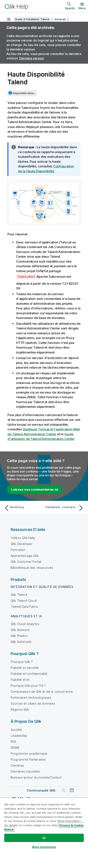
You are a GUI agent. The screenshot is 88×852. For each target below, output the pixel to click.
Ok (44, 837)
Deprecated (26, 276)
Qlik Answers (20, 630)
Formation (18, 550)
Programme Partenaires (28, 759)
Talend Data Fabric (24, 606)
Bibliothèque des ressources (32, 567)
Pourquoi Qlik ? (22, 662)
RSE (13, 741)
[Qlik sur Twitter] (63, 790)
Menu (82, 8)
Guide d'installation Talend (32, 19)
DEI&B (15, 747)
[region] (44, 825)
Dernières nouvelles (25, 771)
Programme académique (29, 753)
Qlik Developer (21, 544)
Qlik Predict (19, 636)
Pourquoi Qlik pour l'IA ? (28, 685)
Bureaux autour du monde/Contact (36, 777)
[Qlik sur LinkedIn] (72, 790)
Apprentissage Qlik (25, 555)
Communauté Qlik (41, 790)
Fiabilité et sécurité (25, 668)
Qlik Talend (19, 594)
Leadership (19, 735)
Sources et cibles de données (33, 703)
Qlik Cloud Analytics (25, 624)
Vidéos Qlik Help (23, 538)
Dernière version (31, 58)
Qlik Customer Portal (26, 561)
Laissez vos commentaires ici (34, 489)
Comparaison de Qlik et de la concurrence (42, 691)
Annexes (60, 19)
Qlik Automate (21, 642)
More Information (44, 847)
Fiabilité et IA (20, 679)
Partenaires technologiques (31, 697)
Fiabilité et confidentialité (29, 673)
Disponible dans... (24, 93)
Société (16, 729)
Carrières (17, 765)
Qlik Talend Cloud (24, 600)
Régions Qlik (20, 709)
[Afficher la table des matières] (8, 19)
